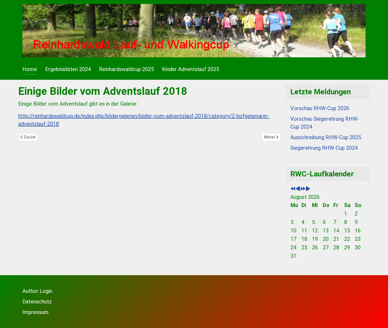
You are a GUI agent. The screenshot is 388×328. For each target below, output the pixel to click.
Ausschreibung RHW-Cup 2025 (325, 137)
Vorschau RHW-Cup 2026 (319, 108)
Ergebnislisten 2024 (68, 69)
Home (29, 69)
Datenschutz (37, 301)
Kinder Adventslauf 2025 (190, 69)
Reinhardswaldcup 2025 (126, 69)
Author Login (37, 291)
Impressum (35, 312)
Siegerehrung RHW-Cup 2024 (324, 148)
